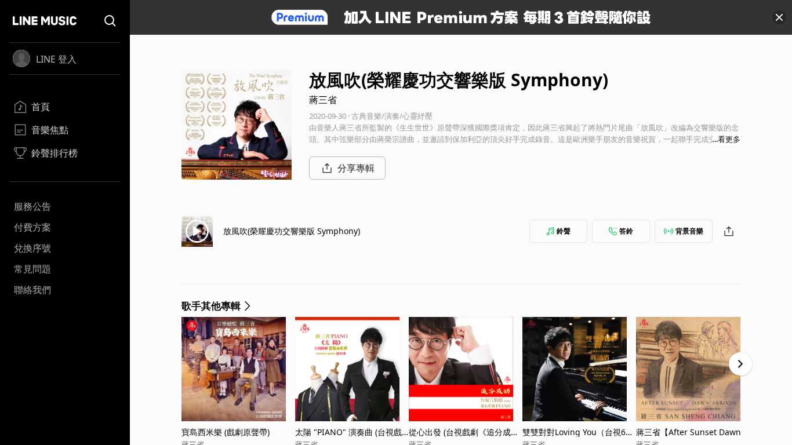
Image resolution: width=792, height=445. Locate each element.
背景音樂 (689, 231)
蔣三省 (323, 99)
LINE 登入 (56, 59)
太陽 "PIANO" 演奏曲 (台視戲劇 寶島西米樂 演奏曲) (348, 432)
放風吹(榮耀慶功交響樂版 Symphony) (291, 230)
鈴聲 (564, 231)
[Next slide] (740, 363)
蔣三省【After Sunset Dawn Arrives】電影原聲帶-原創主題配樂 (692, 432)
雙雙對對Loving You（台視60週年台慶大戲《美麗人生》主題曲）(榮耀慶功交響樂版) (579, 432)
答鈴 (626, 231)
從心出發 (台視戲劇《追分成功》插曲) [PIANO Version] (460, 432)
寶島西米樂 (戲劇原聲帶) (225, 432)
